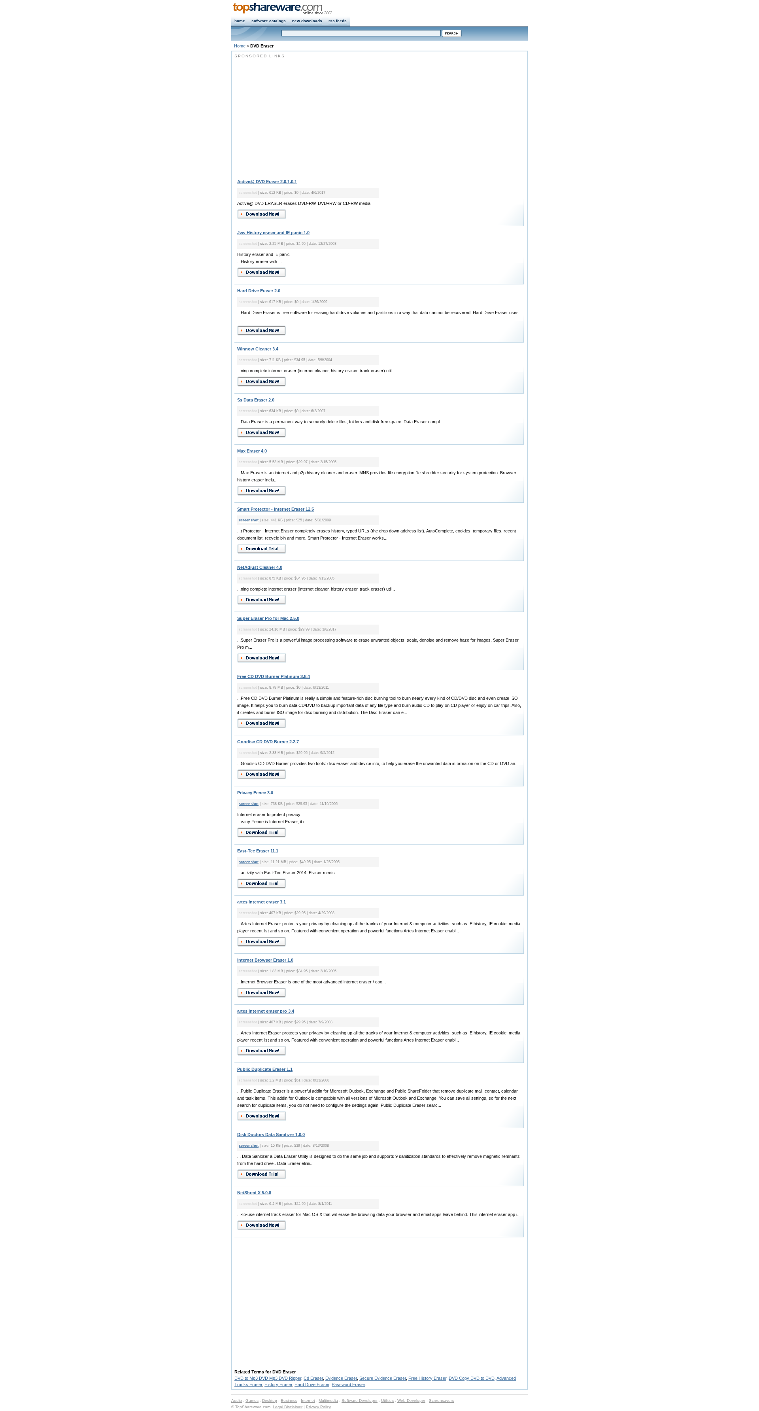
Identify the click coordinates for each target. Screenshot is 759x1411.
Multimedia (328, 1400)
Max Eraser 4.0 (252, 451)
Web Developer (411, 1400)
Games (252, 1400)
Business (289, 1400)
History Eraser (278, 1384)
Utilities (387, 1400)
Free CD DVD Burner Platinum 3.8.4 (273, 676)
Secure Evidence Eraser (382, 1378)
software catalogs (268, 21)
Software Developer (360, 1400)
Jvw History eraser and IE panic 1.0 (273, 232)
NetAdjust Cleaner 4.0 (259, 567)
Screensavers (441, 1400)
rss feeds (338, 21)
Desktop (269, 1400)
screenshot (249, 520)
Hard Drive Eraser (312, 1384)
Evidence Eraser (341, 1378)
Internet (308, 1400)
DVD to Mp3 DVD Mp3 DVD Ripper (267, 1378)
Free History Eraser (427, 1378)
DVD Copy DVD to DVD (472, 1378)
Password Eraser (348, 1384)
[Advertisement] (300, 114)
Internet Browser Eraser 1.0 (265, 960)
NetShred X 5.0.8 (254, 1192)
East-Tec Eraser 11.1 (257, 850)
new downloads (307, 21)
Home (239, 46)
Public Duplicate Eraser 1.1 (265, 1069)
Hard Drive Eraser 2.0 (258, 290)
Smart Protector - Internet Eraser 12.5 (275, 509)
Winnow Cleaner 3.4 (257, 349)
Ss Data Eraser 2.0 (255, 400)
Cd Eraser (313, 1378)
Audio (236, 1400)
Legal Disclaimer (287, 1407)
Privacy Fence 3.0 (255, 792)
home (239, 21)
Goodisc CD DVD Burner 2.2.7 (268, 741)
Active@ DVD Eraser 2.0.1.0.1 (267, 181)
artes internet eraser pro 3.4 (265, 1011)
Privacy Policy (318, 1407)
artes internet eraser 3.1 (261, 902)
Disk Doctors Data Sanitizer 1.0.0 (271, 1134)
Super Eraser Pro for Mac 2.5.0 (268, 618)
